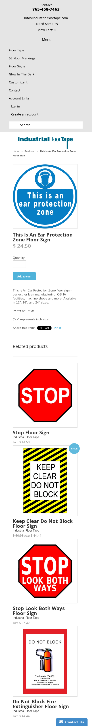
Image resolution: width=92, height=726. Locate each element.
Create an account (24, 114)
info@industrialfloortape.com (46, 18)
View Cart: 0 (47, 30)
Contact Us (73, 722)
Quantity (19, 257)
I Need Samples (46, 24)
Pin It (57, 328)
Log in (15, 106)
